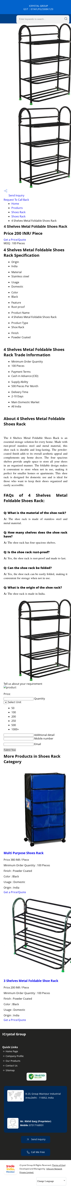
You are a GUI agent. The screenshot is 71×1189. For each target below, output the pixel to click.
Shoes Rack (18, 212)
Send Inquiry (16, 195)
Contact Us (12, 1065)
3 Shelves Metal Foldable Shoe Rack (31, 981)
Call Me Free (38, 1152)
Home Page (12, 1051)
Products (17, 208)
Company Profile (15, 1056)
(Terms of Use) (59, 1165)
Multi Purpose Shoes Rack (24, 853)
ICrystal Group (38, 7)
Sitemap (10, 1070)
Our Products (13, 1060)
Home (15, 203)
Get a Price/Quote (15, 239)
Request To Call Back (16, 199)
